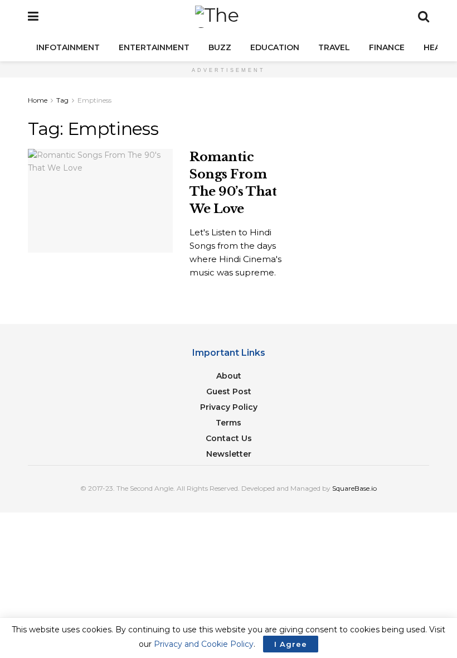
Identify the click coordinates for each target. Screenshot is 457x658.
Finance (387, 47)
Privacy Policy (228, 407)
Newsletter (228, 454)
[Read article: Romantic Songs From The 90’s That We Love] (100, 201)
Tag (62, 100)
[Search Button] (423, 16)
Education (274, 47)
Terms (228, 423)
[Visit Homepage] (228, 17)
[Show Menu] (33, 16)
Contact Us (229, 438)
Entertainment (154, 47)
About (228, 376)
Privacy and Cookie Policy (204, 644)
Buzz (219, 47)
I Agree (290, 644)
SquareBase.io (354, 488)
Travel (334, 47)
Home (37, 100)
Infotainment (68, 47)
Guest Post (228, 391)
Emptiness (94, 100)
